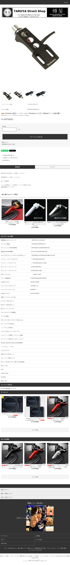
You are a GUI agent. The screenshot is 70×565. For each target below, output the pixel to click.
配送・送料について (22, 548)
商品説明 (17, 167)
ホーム (3, 104)
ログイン (3, 539)
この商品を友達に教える (8, 155)
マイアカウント (4, 535)
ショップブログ (31, 550)
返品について (5, 142)
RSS (37, 550)
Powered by (25, 560)
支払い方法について (12, 548)
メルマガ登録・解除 (62, 548)
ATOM (40, 550)
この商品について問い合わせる (10, 157)
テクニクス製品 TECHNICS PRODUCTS (22, 104)
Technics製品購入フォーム (8, 388)
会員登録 (38, 535)
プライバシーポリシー (51, 548)
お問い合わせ (4, 543)
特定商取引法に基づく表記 (8, 144)
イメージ (52, 167)
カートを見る (39, 539)
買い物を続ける (6, 160)
